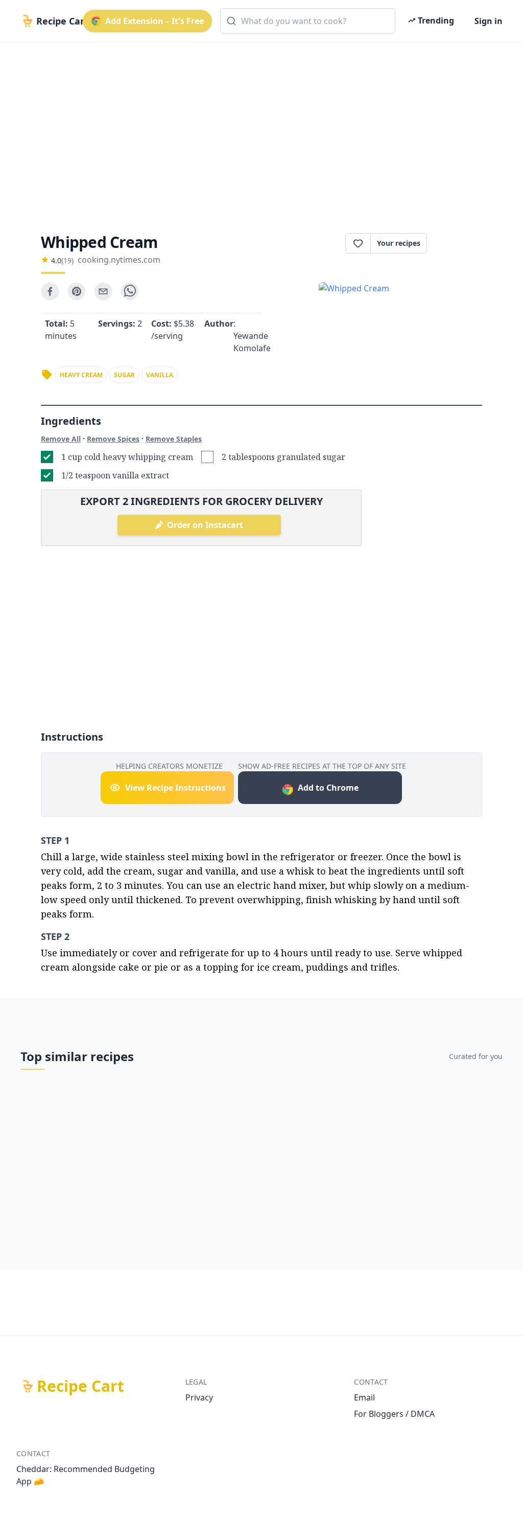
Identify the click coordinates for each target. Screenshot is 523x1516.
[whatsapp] (130, 291)
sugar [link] (124, 375)
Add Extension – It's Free (154, 21)
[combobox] (307, 21)
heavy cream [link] (81, 375)
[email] (103, 291)
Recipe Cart (80, 1386)
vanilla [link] (159, 375)
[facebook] (50, 291)
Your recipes (398, 243)
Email (364, 1397)
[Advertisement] (261, 128)
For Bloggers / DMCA (394, 1413)
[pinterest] (76, 291)
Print (459, 243)
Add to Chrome (328, 787)
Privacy (199, 1397)
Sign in (488, 21)
